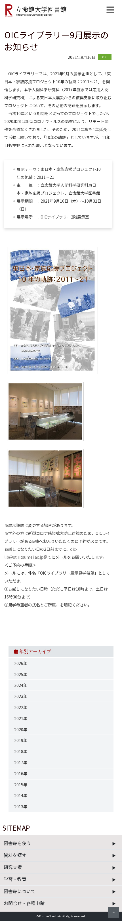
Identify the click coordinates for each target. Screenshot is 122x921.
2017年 (20, 762)
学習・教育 (15, 879)
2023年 (20, 696)
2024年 (20, 685)
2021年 (20, 718)
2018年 (20, 751)
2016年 (20, 773)
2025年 (20, 674)
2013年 (20, 806)
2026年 (20, 663)
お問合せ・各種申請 (24, 903)
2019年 (20, 740)
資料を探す (15, 855)
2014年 (20, 795)
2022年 (20, 707)
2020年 (20, 729)
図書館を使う (17, 843)
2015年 (20, 784)
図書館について (19, 891)
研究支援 (13, 867)
